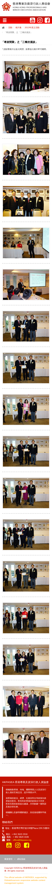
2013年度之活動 (32, 27)
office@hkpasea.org (22, 840)
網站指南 (21, 859)
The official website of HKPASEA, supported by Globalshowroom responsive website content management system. (25, 880)
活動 (10, 27)
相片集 (18, 27)
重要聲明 (8, 859)
